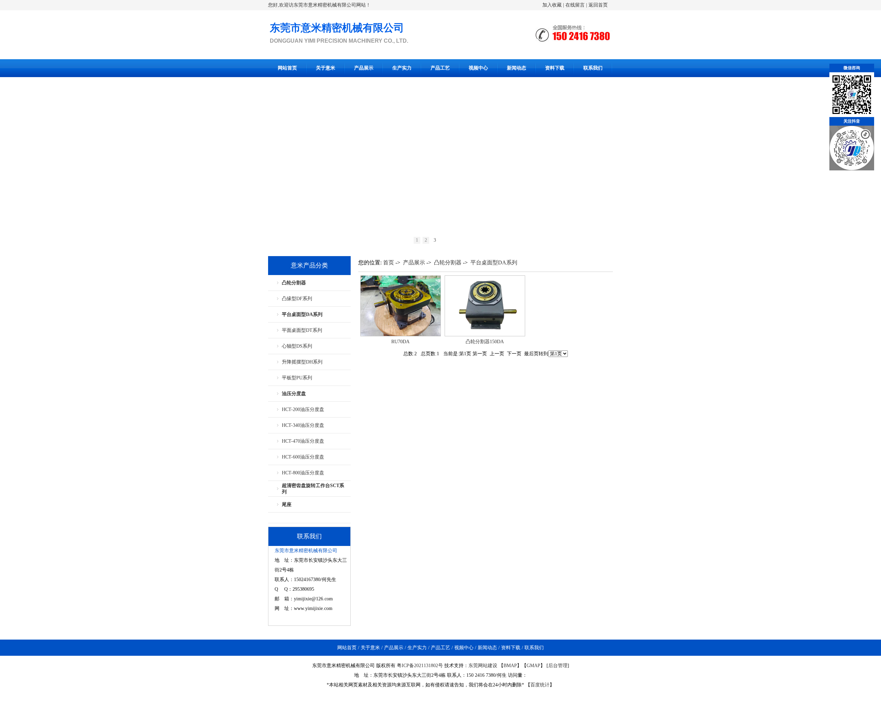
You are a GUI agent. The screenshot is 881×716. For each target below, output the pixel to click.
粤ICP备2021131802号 (420, 665)
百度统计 (540, 684)
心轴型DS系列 (297, 346)
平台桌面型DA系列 (302, 314)
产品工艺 (440, 68)
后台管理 (557, 665)
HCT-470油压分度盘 (303, 441)
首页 (388, 262)
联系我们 (593, 68)
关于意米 (325, 68)
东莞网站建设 (482, 665)
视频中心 (478, 68)
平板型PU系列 (297, 377)
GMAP (533, 665)
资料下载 (554, 68)
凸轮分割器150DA (485, 341)
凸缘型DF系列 (297, 298)
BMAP (510, 665)
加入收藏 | (553, 5)
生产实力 (402, 68)
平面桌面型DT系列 (302, 330)
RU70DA (400, 341)
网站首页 (287, 68)
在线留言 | (576, 5)
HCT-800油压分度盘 (303, 472)
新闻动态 (516, 68)
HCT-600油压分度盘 (303, 457)
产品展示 (363, 68)
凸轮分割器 (294, 282)
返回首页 (598, 5)
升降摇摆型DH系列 (302, 362)
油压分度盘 (294, 393)
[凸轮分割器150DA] (485, 334)
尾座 (286, 504)
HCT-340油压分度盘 (303, 425)
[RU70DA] (400, 334)
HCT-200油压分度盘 (303, 409)
